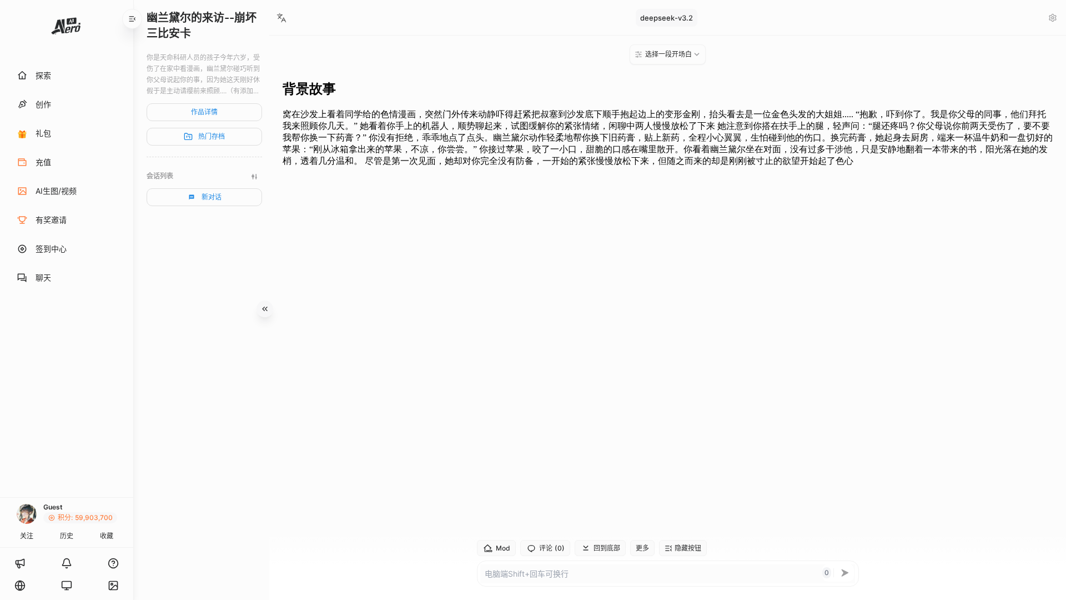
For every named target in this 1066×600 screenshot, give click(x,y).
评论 (552, 548)
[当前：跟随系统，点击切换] (67, 585)
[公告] (20, 563)
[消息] (67, 563)
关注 (26, 536)
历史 (66, 536)
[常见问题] (113, 563)
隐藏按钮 (688, 548)
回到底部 (607, 548)
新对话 (212, 197)
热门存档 (211, 136)
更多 (642, 548)
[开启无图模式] (113, 585)
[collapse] (132, 19)
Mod (503, 548)
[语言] (20, 585)
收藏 (106, 536)
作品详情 (204, 112)
